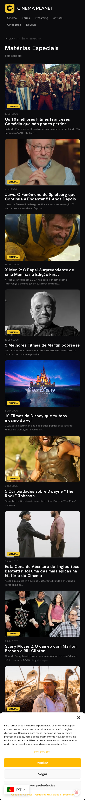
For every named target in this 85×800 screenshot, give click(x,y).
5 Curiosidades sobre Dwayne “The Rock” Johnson (39, 493)
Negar (42, 774)
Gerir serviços (41, 751)
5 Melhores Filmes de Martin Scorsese (42, 345)
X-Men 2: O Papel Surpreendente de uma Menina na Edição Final (39, 272)
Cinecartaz (14, 25)
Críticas (58, 18)
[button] (79, 718)
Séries (26, 18)
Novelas (31, 25)
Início (9, 38)
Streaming (41, 18)
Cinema (12, 18)
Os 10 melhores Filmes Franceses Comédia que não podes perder (37, 121)
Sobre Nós (69, 794)
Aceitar (42, 763)
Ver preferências (42, 785)
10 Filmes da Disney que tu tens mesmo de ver (36, 418)
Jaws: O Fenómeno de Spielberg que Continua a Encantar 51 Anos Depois (40, 197)
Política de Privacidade (47, 794)
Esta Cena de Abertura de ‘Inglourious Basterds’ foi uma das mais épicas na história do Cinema (42, 571)
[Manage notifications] (76, 792)
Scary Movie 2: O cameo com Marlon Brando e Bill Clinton (41, 648)
